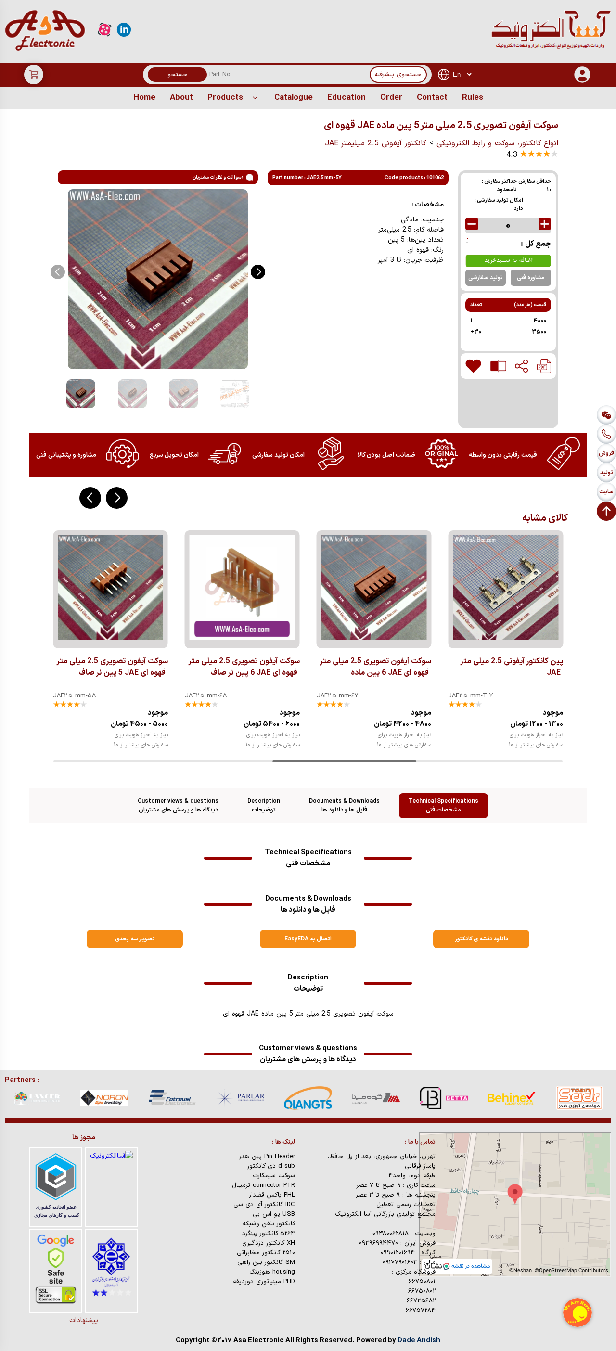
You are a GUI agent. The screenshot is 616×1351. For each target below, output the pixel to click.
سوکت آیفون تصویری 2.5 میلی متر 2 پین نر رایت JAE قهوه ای (507, 667)
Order (391, 97)
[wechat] (606, 415)
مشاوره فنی (531, 277)
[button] (258, 272)
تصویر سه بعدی (135, 939)
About (181, 97)
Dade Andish (419, 1340)
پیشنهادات (83, 1320)
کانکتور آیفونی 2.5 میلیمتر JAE (375, 143)
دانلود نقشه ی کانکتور (481, 939)
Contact (432, 97)
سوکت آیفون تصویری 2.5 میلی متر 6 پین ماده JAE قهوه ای (244, 667)
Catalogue (293, 97)
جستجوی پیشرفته (398, 74)
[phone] (606, 434)
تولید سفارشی (485, 277)
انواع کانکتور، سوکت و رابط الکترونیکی (497, 143)
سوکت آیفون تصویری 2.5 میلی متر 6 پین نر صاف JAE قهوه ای (112, 667)
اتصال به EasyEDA (308, 939)
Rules (472, 97)
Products (225, 97)
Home (144, 97)
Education (346, 97)
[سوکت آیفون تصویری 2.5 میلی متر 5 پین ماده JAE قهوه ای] (544, 366)
